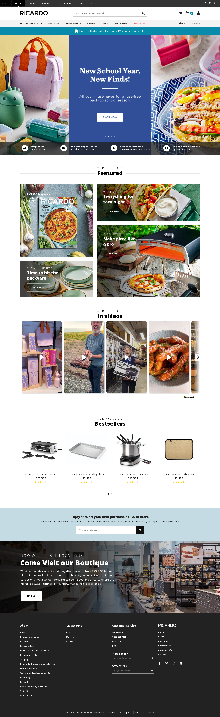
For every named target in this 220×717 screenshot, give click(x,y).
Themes (105, 23)
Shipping (24, 659)
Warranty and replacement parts (35, 672)
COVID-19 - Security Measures (33, 686)
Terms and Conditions (144, 712)
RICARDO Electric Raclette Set (41, 474)
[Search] (143, 13)
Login (68, 632)
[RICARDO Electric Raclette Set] (41, 449)
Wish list (70, 641)
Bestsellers (53, 23)
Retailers (24, 641)
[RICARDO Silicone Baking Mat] (179, 449)
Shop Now (39, 287)
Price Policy (25, 677)
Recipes (5, 3)
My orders (71, 637)
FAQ (114, 646)
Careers (93, 3)
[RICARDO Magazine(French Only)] (56, 220)
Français (196, 23)
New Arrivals (73, 23)
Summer (91, 23)
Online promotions (28, 668)
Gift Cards (121, 23)
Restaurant (32, 3)
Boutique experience (29, 637)
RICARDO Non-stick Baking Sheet (87, 474)
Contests (24, 690)
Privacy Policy (26, 681)
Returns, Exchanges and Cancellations (37, 664)
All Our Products (30, 23)
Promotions (139, 23)
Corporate (80, 3)
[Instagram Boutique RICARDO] (173, 663)
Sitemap (112, 712)
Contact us (117, 641)
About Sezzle (26, 695)
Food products (64, 3)
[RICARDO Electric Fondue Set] (133, 449)
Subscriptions (47, 3)
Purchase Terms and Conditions (34, 650)
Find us (182, 23)
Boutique (18, 3)
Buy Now (114, 211)
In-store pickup (27, 646)
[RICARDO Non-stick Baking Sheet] (87, 449)
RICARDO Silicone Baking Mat (179, 474)
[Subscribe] (140, 530)
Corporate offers (166, 650)
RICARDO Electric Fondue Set (133, 474)
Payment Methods (28, 655)
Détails (33, 148)
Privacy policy (125, 712)
